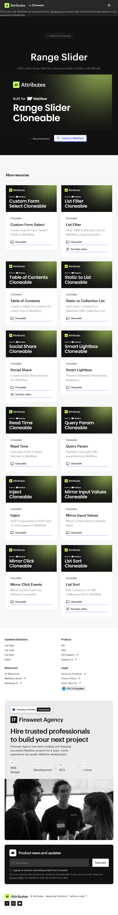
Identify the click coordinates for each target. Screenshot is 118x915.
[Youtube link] (19, 903)
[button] (109, 5)
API (63, 645)
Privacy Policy (17, 877)
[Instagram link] (13, 903)
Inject (8, 659)
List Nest (9, 654)
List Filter (9, 645)
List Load (9, 650)
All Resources (12, 673)
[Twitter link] (7, 903)
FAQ (63, 650)
